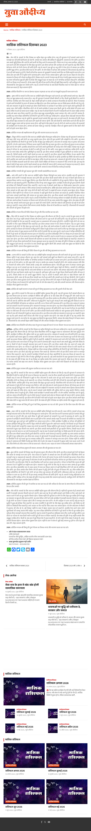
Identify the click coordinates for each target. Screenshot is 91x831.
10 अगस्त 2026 (51, 687)
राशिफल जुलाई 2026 (26, 712)
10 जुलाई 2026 (10, 592)
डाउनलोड (70, 2)
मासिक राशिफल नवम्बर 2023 (19, 565)
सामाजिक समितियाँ (59, 2)
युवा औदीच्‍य (21, 49)
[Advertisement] (45, 650)
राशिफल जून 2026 (67, 712)
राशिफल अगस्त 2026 (57, 683)
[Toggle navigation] (7, 24)
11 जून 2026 (52, 614)
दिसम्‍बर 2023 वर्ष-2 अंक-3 (73, 565)
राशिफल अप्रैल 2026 (68, 727)
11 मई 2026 (20, 730)
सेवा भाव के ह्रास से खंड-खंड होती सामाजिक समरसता (22, 587)
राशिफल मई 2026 (25, 727)
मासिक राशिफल (12, 41)
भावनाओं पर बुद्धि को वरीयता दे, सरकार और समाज (64, 609)
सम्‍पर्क (49, 2)
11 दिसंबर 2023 (11, 49)
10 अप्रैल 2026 (63, 730)
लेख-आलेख (10, 576)
